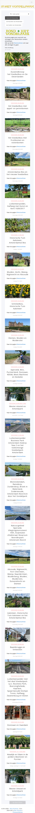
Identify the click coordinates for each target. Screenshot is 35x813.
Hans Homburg (14, 808)
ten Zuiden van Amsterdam (13, 25)
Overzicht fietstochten (12, 18)
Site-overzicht (18, 810)
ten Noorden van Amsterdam (14, 21)
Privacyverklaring (17, 812)
